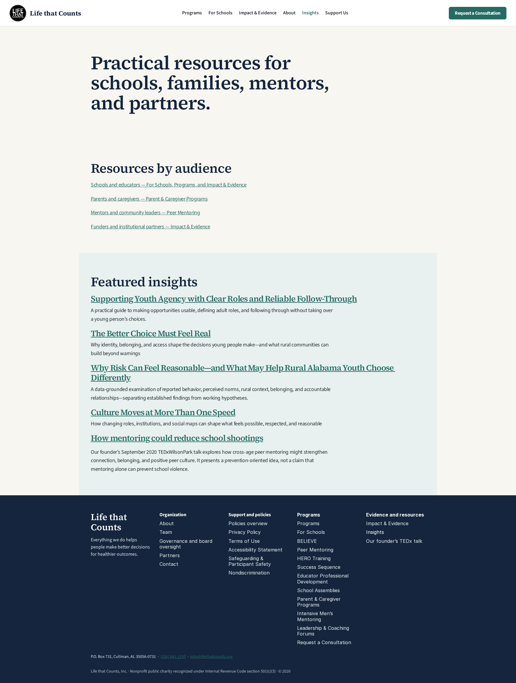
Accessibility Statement (255, 550)
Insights (310, 13)
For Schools (220, 13)
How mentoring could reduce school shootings (177, 438)
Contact (168, 564)
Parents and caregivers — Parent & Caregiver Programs (149, 199)
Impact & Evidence (258, 13)
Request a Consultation (324, 642)
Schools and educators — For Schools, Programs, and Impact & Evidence (169, 185)
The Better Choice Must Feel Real (151, 333)
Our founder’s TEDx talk (394, 541)
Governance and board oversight (186, 544)
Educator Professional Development (323, 578)
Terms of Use (244, 541)
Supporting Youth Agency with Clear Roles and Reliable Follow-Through (224, 298)
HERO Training (314, 558)
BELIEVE (307, 541)
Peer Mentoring (315, 550)
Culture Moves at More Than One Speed (163, 412)
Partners (169, 555)
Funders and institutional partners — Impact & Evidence (150, 226)
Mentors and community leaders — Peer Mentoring (145, 212)
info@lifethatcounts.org (211, 657)
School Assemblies (318, 590)
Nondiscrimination (249, 573)
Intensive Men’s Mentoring (315, 616)
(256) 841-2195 (173, 657)
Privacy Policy (244, 532)
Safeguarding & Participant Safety (249, 561)
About (289, 13)
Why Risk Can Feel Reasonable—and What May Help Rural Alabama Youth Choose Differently (243, 372)
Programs (192, 13)
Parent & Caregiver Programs (319, 602)
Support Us (336, 13)
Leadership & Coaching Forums (324, 631)
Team (165, 532)
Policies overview (248, 523)
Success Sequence (318, 567)
